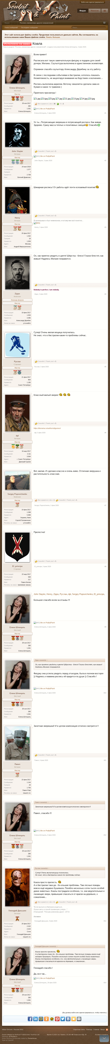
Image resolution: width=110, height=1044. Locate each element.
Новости (95, 11)
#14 (105, 982)
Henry (17, 218)
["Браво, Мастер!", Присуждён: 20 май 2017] (17, 775)
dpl (17, 436)
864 (29, 380)
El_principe (17, 566)
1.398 (29, 512)
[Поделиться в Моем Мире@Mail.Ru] (41, 1019)
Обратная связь (79, 1029)
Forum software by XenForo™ (21, 1034)
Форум (82, 11)
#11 (105, 760)
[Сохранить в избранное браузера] (73, 1019)
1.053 (29, 315)
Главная (96, 1029)
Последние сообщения (29, 27)
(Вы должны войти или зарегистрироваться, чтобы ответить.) (84, 1012)
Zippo (17, 294)
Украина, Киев (25, 517)
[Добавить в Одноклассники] (46, 1019)
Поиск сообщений (11, 27)
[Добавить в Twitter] (62, 1019)
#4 (105, 294)
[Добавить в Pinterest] (57, 1019)
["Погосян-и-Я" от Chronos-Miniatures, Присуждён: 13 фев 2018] (19, 228)
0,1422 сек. (56, 1034)
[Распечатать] (79, 1019)
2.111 (29, 454)
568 (29, 577)
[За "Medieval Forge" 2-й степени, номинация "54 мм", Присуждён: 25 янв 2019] (13, 162)
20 (30, 785)
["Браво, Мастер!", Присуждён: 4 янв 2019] (21, 162)
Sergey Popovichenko (17, 494)
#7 (105, 505)
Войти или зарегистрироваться (92, 2)
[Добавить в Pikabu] (52, 1019)
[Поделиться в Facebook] (30, 1019)
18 (30, 238)
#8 (105, 566)
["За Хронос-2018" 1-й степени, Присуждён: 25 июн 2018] (17, 446)
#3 (105, 227)
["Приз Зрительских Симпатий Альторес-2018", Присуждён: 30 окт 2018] (13, 98)
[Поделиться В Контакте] (68, 1019)
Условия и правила (101, 1034)
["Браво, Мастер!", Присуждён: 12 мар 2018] (21, 446)
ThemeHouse (32, 1038)
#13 (105, 921)
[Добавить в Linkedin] (35, 1019)
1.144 (29, 782)
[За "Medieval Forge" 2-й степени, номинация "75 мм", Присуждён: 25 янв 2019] (17, 162)
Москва (28, 244)
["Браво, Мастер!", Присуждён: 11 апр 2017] (17, 505)
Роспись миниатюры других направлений (30, 47)
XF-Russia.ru (13, 1036)
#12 (105, 835)
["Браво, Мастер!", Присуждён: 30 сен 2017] (15, 228)
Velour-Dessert (7, 1029)
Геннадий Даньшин (17, 911)
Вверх (102, 1029)
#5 (105, 367)
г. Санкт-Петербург (24, 459)
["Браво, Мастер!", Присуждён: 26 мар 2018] (21, 98)
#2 (105, 160)
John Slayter (17, 151)
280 (29, 106)
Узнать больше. (53, 37)
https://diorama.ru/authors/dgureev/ (47, 428)
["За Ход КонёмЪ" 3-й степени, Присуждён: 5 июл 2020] (17, 919)
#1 (105, 113)
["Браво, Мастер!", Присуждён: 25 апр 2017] (19, 308)
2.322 (29, 926)
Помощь (89, 1029)
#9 (105, 627)
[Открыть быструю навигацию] (104, 23)
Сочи (29, 931)
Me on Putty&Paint (47, 109)
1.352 (29, 236)
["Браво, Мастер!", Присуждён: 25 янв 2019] (15, 372)
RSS (107, 1030)
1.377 (29, 169)
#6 (105, 432)
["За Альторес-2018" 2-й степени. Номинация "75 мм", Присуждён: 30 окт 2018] (17, 98)
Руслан (17, 361)
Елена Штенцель (71, 47)
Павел (17, 764)
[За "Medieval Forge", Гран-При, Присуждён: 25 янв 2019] (13, 446)
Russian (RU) (18, 1029)
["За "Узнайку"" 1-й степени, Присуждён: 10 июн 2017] (15, 308)
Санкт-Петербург (24, 385)
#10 (105, 693)
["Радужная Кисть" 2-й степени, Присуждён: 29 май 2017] (19, 372)
